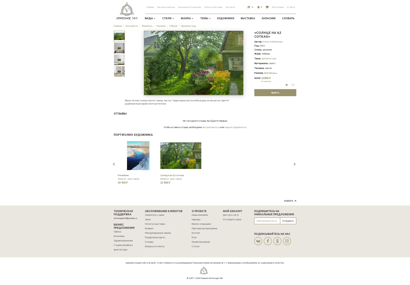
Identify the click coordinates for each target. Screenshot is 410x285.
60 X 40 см (269, 73)
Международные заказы (158, 233)
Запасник (269, 18)
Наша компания (200, 215)
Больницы (119, 236)
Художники (225, 18)
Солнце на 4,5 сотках (172, 175)
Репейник (123, 175)
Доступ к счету (231, 215)
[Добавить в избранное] (293, 85)
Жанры (186, 18)
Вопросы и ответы (154, 246)
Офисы (117, 231)
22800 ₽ (266, 79)
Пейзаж (173, 26)
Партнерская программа (204, 228)
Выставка (248, 18)
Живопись (147, 26)
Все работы (132, 26)
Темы (204, 18)
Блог (194, 237)
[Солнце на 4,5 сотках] (180, 155)
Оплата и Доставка (213, 7)
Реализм (161, 26)
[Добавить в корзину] (286, 85)
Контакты (230, 7)
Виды (149, 18)
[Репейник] (138, 155)
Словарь (288, 18)
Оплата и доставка (155, 224)
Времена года (188, 26)
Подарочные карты (155, 237)
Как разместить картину (189, 7)
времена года (269, 58)
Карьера (196, 219)
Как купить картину (166, 7)
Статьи (195, 246)
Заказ (148, 219)
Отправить (288, 221)
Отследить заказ (232, 219)
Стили (167, 18)
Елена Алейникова (273, 41)
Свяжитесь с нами (154, 215)
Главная (150, 7)
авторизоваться (211, 127)
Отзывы (149, 242)
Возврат (149, 228)
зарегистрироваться (235, 127)
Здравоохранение (123, 240)
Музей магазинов (201, 242)
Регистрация (278, 7)
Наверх (288, 201)
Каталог (196, 233)
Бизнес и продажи (201, 224)
